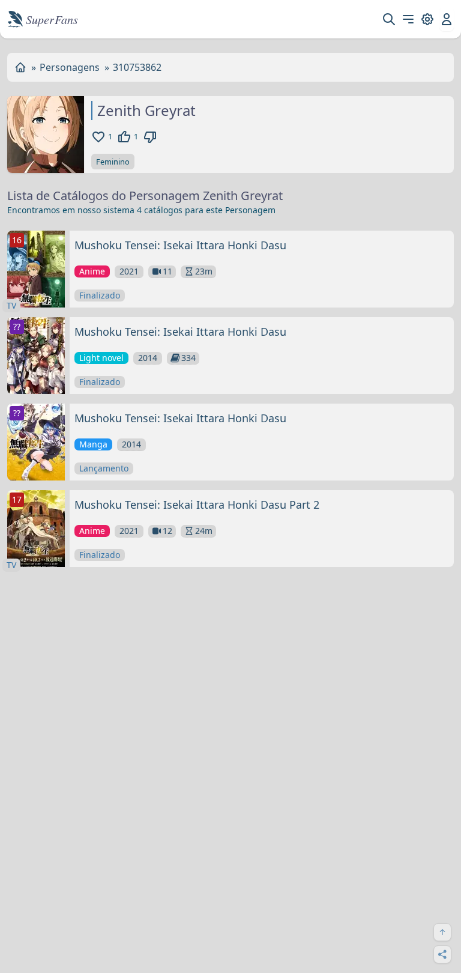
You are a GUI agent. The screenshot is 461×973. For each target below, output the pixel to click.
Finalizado (99, 295)
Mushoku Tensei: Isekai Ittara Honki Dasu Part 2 (196, 504)
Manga (93, 444)
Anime (92, 271)
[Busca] (389, 19)
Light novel (101, 357)
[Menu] (408, 19)
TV (11, 305)
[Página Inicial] (20, 67)
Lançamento (103, 468)
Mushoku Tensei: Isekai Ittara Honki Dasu (180, 245)
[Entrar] (446, 19)
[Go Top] (442, 932)
